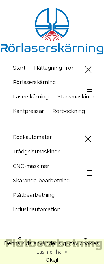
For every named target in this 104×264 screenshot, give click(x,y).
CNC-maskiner (31, 166)
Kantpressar (28, 111)
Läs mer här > (52, 251)
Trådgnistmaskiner (36, 151)
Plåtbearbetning (34, 195)
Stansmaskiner (75, 97)
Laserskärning (31, 97)
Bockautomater (32, 137)
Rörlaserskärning (34, 82)
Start (19, 68)
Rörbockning (69, 111)
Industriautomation (36, 209)
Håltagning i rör (53, 68)
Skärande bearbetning (41, 180)
